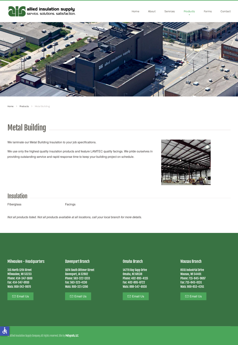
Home (135, 11)
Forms (208, 11)
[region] (119, 59)
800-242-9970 (22, 286)
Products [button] (189, 11)
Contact (226, 11)
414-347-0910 (20, 282)
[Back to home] (42, 11)
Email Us (23, 296)
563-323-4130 (78, 282)
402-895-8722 (136, 282)
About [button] (151, 11)
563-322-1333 (81, 278)
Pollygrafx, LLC (71, 335)
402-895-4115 (139, 278)
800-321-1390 (80, 286)
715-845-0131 (193, 282)
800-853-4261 (195, 286)
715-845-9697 (197, 278)
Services (169, 11)
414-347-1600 (24, 278)
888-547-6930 (138, 286)
